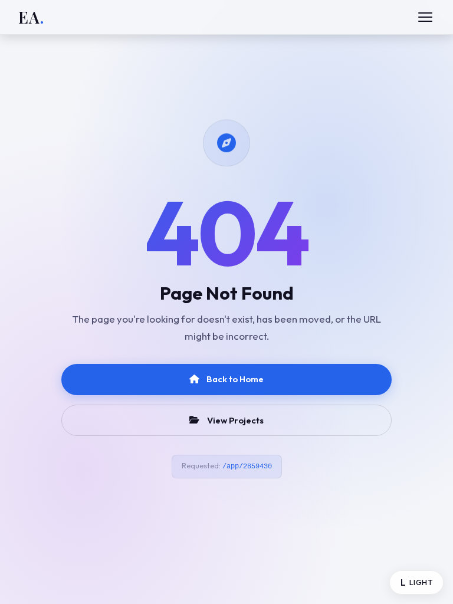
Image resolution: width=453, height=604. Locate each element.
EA (31, 17)
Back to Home (235, 379)
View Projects (235, 420)
